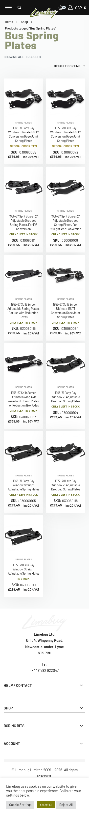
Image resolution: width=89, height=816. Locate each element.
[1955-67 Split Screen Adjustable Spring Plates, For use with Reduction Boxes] (23, 274)
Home (9, 22)
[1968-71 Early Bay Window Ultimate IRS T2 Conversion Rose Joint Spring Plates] (23, 98)
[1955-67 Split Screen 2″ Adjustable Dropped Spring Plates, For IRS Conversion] (23, 186)
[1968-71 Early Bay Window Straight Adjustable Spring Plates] (23, 451)
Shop (24, 22)
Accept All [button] (46, 804)
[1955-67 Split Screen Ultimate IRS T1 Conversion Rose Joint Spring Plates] (65, 274)
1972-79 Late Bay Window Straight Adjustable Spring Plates (23, 569)
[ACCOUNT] (70, 7)
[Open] (8, 7)
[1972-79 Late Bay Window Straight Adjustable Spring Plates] (23, 535)
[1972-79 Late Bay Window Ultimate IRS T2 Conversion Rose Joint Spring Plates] (65, 98)
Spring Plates (23, 123)
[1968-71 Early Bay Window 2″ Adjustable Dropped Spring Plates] (65, 362)
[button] (19, 7)
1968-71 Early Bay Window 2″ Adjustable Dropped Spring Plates (65, 397)
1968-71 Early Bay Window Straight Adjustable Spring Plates (23, 485)
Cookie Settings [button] (20, 805)
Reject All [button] (66, 805)
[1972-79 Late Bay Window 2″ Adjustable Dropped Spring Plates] (65, 451)
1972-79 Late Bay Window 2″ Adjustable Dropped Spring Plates (65, 485)
